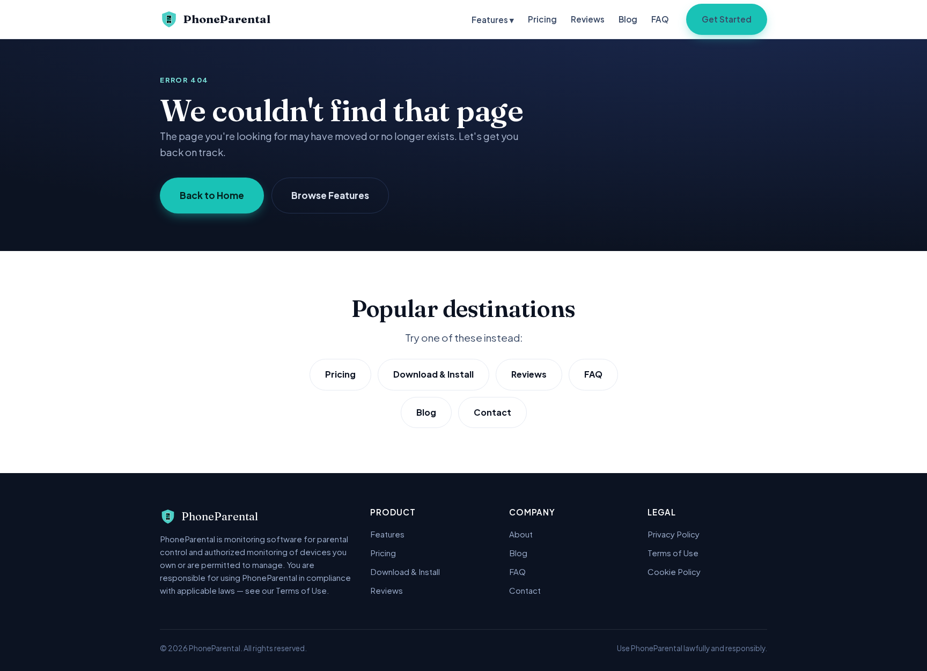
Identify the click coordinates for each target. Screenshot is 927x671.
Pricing (542, 19)
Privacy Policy (674, 534)
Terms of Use (673, 553)
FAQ (660, 19)
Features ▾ (493, 19)
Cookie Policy (674, 571)
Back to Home (212, 195)
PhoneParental (226, 19)
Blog (628, 19)
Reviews (588, 19)
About (521, 534)
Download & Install (433, 374)
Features (387, 534)
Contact (492, 412)
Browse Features (330, 195)
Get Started (727, 19)
